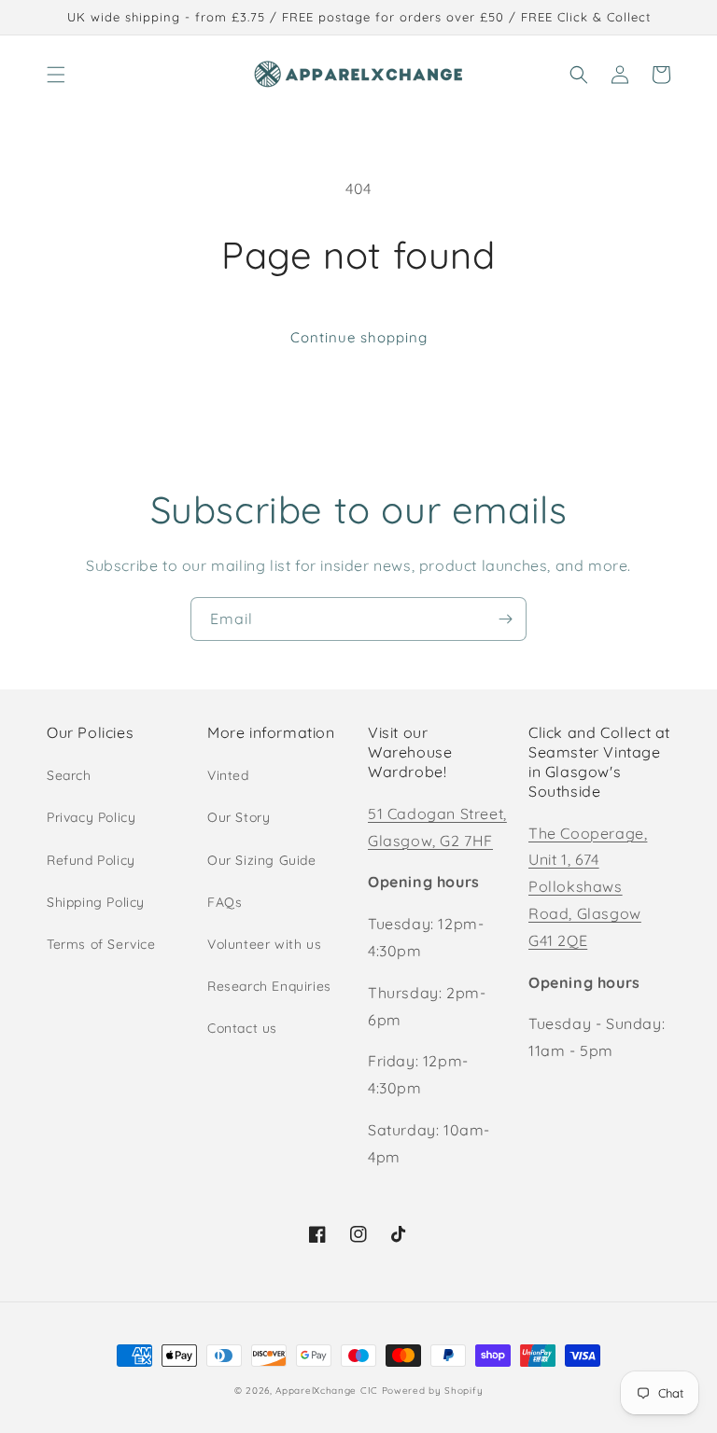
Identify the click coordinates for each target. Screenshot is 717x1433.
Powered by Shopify (433, 1390)
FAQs (224, 902)
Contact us (242, 1028)
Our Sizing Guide (261, 860)
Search (69, 775)
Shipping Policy (96, 902)
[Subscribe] (505, 619)
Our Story (238, 817)
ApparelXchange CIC (326, 1390)
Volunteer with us (264, 944)
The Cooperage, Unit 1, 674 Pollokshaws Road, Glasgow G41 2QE (587, 887)
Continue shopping (359, 337)
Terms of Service (101, 944)
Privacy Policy (91, 817)
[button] (56, 74)
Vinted (228, 775)
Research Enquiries (269, 986)
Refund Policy (91, 860)
